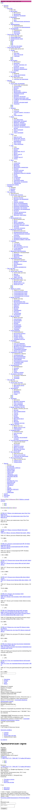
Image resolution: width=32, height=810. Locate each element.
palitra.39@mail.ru (26, 758)
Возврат (6, 781)
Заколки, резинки (19, 202)
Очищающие (17, 324)
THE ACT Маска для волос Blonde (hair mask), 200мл (15, 532)
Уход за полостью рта (16, 457)
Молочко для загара (19, 449)
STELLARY (10, 472)
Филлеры (16, 226)
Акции (6, 493)
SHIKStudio (10, 492)
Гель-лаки (16, 53)
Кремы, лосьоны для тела (18, 407)
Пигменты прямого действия (22, 239)
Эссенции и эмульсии (17, 374)
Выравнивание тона (19, 301)
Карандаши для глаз (19, 138)
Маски (15, 153)
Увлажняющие (18, 363)
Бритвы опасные (18, 197)
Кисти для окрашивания (20, 203)
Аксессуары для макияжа (18, 83)
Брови (12, 116)
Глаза (12, 134)
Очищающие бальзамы (20, 349)
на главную (4, 739)
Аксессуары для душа (17, 382)
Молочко (16, 421)
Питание (16, 311)
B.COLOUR (10, 466)
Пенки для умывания (20, 350)
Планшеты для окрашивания (22, 209)
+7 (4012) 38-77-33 (6, 758)
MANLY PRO (11, 470)
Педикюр (13, 72)
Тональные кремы (19, 180)
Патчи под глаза (18, 284)
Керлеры (16, 88)
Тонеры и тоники (19, 372)
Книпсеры (17, 63)
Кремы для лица (15, 297)
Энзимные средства (19, 339)
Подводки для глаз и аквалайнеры (19, 140)
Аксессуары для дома (10, 735)
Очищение (17, 275)
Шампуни (16, 257)
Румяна (16, 176)
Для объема (17, 244)
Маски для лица (15, 316)
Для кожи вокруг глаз (17, 278)
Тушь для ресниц (18, 144)
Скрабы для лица (18, 337)
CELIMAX (10, 485)
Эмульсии (16, 376)
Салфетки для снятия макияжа (22, 99)
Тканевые (16, 329)
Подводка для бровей (20, 124)
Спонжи (16, 101)
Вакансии (6, 789)
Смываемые (17, 327)
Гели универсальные (19, 411)
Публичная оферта (24, 797)
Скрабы (16, 436)
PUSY (9, 479)
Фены (15, 265)
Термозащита (17, 249)
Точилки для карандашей (21, 102)
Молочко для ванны (19, 401)
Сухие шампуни (18, 248)
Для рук (16, 414)
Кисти (15, 89)
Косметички (17, 90)
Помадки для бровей (19, 125)
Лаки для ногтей (18, 54)
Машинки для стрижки (20, 261)
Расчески (16, 210)
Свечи (12, 40)
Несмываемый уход (19, 223)
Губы (12, 145)
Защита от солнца (15, 288)
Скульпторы (17, 177)
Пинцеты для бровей (20, 15)
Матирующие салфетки (20, 92)
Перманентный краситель (21, 238)
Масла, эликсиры (18, 222)
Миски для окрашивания (21, 205)
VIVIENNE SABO (12, 475)
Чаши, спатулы (18, 277)
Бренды (6, 463)
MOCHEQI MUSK (12, 476)
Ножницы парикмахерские (21, 206)
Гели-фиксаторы (18, 119)
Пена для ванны (18, 402)
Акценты (13, 108)
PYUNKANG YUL (12, 480)
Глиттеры (16, 111)
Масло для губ (18, 154)
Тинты (16, 131)
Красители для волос (16, 229)
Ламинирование (15, 24)
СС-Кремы (17, 179)
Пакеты (13, 190)
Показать (3, 750)
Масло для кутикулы (19, 454)
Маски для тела (15, 424)
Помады (16, 155)
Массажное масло (19, 418)
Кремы (16, 415)
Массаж (16, 274)
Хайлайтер (7, 679)
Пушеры (16, 70)
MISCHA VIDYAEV (13, 489)
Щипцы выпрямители (20, 267)
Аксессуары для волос (17, 194)
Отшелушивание (15, 330)
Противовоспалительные (21, 361)
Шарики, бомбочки (19, 405)
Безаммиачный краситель (21, 232)
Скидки (6, 496)
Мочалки (16, 387)
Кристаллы (17, 392)
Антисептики (17, 86)
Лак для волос (18, 245)
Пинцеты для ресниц (20, 96)
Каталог (6, 5)
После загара (17, 450)
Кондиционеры (18, 255)
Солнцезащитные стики (20, 294)
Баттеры (16, 410)
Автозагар (17, 444)
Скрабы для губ (18, 157)
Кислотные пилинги (19, 333)
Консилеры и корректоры (21, 167)
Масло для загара (18, 447)
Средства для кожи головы (21, 225)
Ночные (16, 309)
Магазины (7, 495)
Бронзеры (16, 164)
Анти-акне (17, 300)
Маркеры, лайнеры (19, 122)
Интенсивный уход (16, 218)
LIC (8, 486)
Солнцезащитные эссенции (21, 296)
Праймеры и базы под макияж (22, 173)
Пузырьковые (17, 326)
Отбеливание (17, 310)
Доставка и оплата (9, 779)
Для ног (16, 413)
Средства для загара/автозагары (19, 440)
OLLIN (9, 491)
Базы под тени (18, 137)
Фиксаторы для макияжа (21, 181)
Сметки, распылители (20, 212)
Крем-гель (17, 304)
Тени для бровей (18, 129)
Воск (15, 20)
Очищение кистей (19, 93)
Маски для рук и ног (19, 427)
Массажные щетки (19, 385)
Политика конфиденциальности (10, 797)
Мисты (16, 369)
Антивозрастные (18, 355)
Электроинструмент (16, 258)
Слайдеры (16, 56)
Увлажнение (17, 314)
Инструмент (14, 11)
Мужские (16, 307)
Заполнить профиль (6, 730)
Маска (5, 683)
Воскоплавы (17, 14)
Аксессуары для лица (16, 271)
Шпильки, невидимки (20, 215)
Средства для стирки (16, 46)
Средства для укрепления (21, 79)
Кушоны (16, 168)
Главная (6, 732)
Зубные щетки (18, 462)
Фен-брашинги (18, 264)
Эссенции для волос (19, 228)
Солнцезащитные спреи (20, 293)
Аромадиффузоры (16, 37)
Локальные (17, 322)
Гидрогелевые (18, 320)
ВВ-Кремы (17, 166)
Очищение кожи (15, 430)
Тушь (5, 682)
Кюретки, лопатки (19, 67)
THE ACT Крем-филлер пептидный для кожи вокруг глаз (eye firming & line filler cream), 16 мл (15, 614)
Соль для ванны (18, 404)
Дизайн (13, 50)
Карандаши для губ (19, 151)
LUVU (9, 478)
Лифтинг (16, 306)
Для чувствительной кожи (21, 303)
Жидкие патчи (18, 281)
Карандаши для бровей (20, 121)
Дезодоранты (14, 388)
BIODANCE (10, 483)
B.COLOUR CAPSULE (13, 467)
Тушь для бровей (18, 132)
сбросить (3, 749)
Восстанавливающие (20, 356)
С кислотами (17, 313)
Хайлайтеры (17, 183)
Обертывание (17, 428)
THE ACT (10, 473)
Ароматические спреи (17, 38)
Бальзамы (16, 148)
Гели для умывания (19, 343)
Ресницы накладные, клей (21, 98)
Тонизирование (15, 365)
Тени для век (17, 142)
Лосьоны (16, 368)
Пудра (15, 174)
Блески (16, 150)
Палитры (16, 95)
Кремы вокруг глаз (19, 283)
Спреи (15, 394)
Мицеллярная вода (19, 348)
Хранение (16, 103)
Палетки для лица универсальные (19, 170)
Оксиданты (17, 33)
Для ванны (14, 398)
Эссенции (16, 378)
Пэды (15, 371)
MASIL (9, 488)
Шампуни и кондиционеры (18, 251)
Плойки (16, 262)
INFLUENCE (11, 469)
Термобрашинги (18, 213)
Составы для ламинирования (22, 27)
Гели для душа (18, 433)
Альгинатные (17, 319)
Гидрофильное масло (20, 345)
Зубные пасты (18, 460)
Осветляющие (18, 359)
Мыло (15, 434)
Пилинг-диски (18, 335)
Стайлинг (13, 241)
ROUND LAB (11, 482)
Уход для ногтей (15, 76)
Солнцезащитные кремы (21, 291)
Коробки (13, 189)
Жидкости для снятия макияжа (22, 346)
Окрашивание (14, 28)
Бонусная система (9, 782)
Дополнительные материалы (22, 21)
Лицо (12, 160)
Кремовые (17, 391)
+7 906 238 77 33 (16, 758)
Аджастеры (17, 163)
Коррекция (14, 17)
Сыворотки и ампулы (17, 352)
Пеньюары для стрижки (20, 207)
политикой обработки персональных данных (15, 719)
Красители (17, 31)
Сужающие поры (18, 362)
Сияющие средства (19, 423)
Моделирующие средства (21, 246)
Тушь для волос (18, 115)
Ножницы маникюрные (20, 69)
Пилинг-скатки (18, 336)
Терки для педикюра (19, 75)
